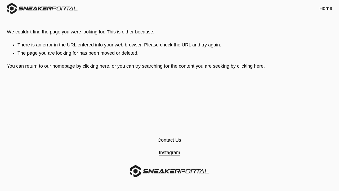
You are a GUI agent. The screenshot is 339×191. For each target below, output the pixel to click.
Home (325, 8)
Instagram (169, 152)
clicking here (96, 66)
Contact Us (169, 140)
